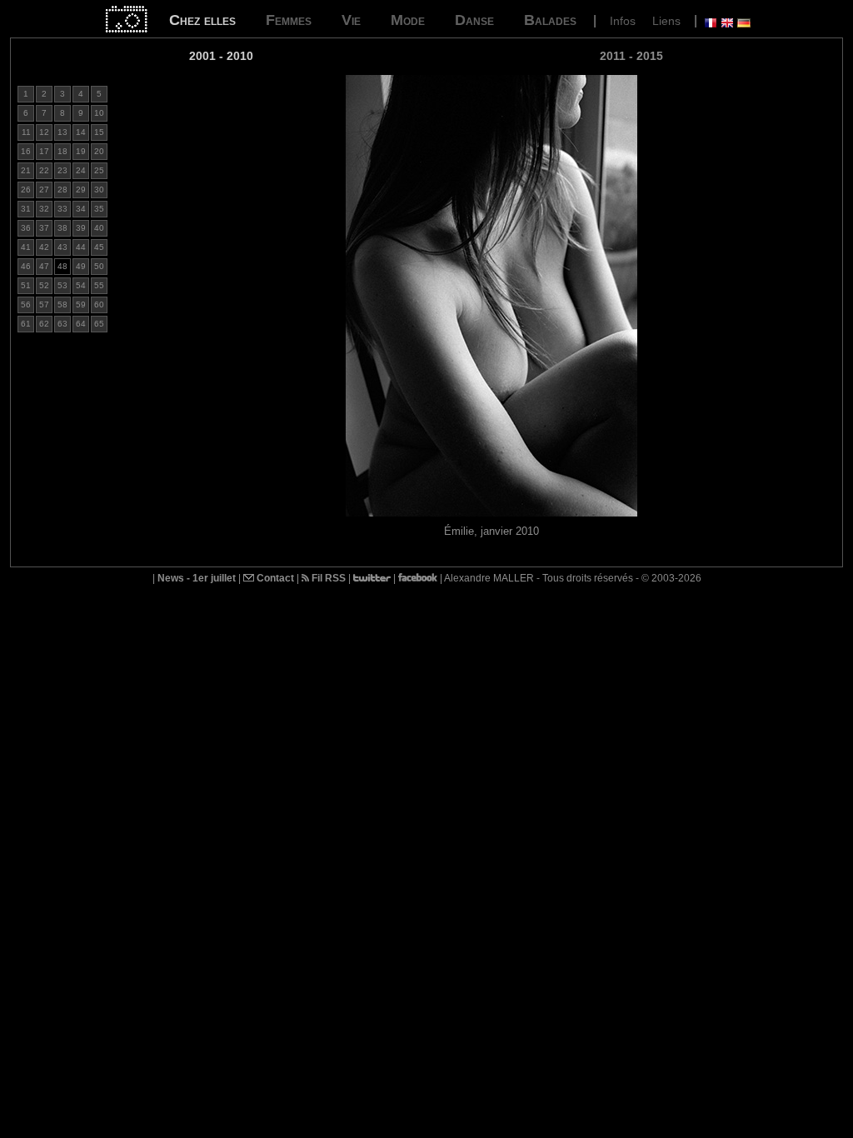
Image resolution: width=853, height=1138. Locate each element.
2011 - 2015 (631, 55)
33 (62, 208)
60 (99, 304)
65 (99, 323)
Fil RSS (327, 578)
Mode (408, 20)
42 (44, 247)
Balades (550, 20)
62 (44, 323)
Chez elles (202, 20)
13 (62, 132)
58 (62, 304)
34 (81, 208)
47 (44, 266)
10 (99, 112)
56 (26, 304)
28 (62, 189)
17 (44, 151)
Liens (666, 20)
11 (26, 132)
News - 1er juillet (196, 578)
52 (44, 285)
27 (44, 189)
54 (81, 285)
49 (81, 266)
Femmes (289, 20)
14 (81, 132)
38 (62, 227)
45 (99, 247)
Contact (274, 578)
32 (44, 208)
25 (99, 170)
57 (44, 304)
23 (62, 170)
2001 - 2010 (221, 55)
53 (62, 285)
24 (81, 170)
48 (62, 266)
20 (99, 151)
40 (99, 227)
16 (26, 151)
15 (99, 132)
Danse (474, 20)
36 (26, 227)
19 (81, 151)
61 (26, 323)
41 (26, 247)
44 (81, 247)
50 (99, 266)
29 (81, 189)
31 (26, 208)
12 (44, 132)
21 (26, 170)
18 (62, 151)
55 (99, 285)
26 (26, 189)
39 (81, 227)
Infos (623, 20)
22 (44, 170)
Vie (351, 20)
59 (81, 304)
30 (99, 189)
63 (62, 323)
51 (26, 285)
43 (62, 247)
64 (81, 323)
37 (44, 227)
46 (26, 266)
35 (99, 208)
